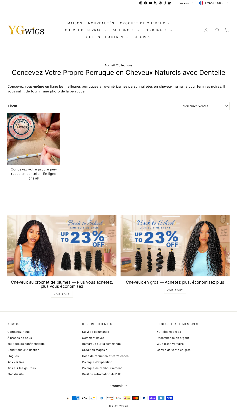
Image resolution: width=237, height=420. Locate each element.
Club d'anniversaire (170, 344)
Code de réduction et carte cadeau (106, 356)
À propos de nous (19, 338)
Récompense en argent (173, 338)
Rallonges (124, 30)
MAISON (75, 23)
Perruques (157, 30)
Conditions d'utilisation (23, 350)
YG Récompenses (169, 331)
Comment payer (93, 338)
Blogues (13, 356)
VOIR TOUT (62, 294)
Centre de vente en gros (174, 350)
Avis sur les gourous (21, 368)
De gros (142, 37)
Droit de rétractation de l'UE (101, 374)
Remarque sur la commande (101, 344)
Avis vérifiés (15, 362)
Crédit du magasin (94, 350)
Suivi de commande (95, 331)
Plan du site (15, 374)
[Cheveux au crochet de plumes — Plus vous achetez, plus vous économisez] (61, 245)
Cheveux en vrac (84, 30)
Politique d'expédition (97, 362)
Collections (124, 65)
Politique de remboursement (102, 368)
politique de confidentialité (26, 344)
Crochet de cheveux (143, 23)
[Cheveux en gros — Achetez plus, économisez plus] (175, 245)
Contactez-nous (18, 331)
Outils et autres (105, 37)
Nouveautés (101, 23)
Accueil (110, 65)
